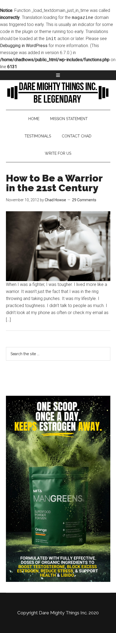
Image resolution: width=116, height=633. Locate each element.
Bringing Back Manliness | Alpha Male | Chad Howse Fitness (58, 92)
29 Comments (84, 200)
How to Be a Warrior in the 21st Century (54, 182)
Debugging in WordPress (23, 45)
